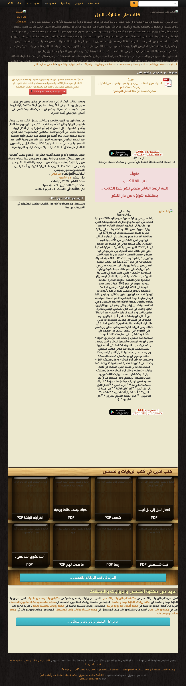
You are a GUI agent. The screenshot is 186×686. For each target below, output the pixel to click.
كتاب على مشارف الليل (45, 64)
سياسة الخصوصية (133, 669)
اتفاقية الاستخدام (108, 669)
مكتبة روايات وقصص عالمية (44, 598)
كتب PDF (14, 4)
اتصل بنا (90, 669)
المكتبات (51, 3)
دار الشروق (64, 177)
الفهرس (79, 3)
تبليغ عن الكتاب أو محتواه (47, 92)
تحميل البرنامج (122, 91)
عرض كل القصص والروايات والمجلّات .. (93, 621)
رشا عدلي (56, 173)
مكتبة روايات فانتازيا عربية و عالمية (131, 602)
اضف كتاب (93, 3)
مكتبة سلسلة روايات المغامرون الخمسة (33, 602)
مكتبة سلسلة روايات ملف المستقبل (76, 609)
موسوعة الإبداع (89, 678)
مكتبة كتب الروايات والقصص (119, 598)
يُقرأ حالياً (65, 3)
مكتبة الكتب (33, 3)
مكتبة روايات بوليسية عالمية (48, 605)
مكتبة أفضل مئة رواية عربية (122, 605)
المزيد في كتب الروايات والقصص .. (93, 577)
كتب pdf (80, 669)
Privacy (66, 669)
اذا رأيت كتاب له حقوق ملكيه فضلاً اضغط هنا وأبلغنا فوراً (72, 675)
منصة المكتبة (152, 669)
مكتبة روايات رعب (159, 609)
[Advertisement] (136, 123)
